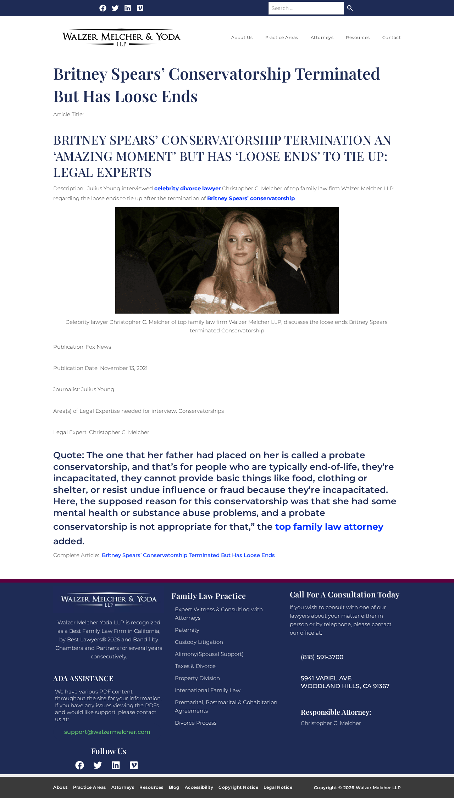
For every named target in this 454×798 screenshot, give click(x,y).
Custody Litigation (199, 642)
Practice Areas (281, 37)
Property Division (197, 678)
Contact (391, 37)
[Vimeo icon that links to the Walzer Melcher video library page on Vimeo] (135, 765)
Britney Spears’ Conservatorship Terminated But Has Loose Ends (188, 555)
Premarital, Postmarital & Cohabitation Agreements (226, 706)
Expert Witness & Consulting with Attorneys (219, 613)
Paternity (187, 629)
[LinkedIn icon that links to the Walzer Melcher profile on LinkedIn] (127, 8)
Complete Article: (164, 555)
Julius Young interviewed (154, 188)
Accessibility (199, 787)
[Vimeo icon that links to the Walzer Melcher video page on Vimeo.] (140, 8)
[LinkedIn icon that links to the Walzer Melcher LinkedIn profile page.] (117, 765)
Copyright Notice (238, 787)
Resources (358, 37)
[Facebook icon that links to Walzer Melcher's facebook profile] (103, 8)
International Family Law (207, 690)
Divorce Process (195, 722)
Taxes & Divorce (195, 666)
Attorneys (322, 37)
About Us (242, 37)
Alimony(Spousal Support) (209, 654)
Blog (174, 787)
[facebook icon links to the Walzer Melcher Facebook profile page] (81, 765)
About (60, 787)
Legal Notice (278, 787)
